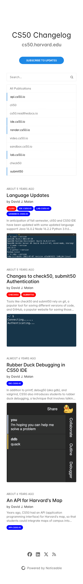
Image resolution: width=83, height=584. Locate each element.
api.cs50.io (17, 97)
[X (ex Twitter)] (48, 554)
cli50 (13, 105)
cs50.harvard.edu (41, 44)
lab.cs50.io (17, 155)
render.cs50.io (20, 130)
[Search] (71, 77)
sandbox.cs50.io (21, 146)
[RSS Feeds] (54, 554)
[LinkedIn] (40, 554)
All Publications (20, 88)
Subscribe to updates (41, 60)
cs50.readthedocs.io (24, 113)
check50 (15, 163)
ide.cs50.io (17, 121)
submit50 (16, 171)
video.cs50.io (19, 138)
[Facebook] (31, 554)
